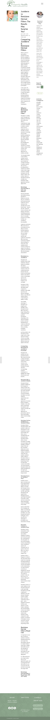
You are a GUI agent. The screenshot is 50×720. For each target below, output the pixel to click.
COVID (37, 109)
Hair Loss (38, 120)
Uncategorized (39, 153)
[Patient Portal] (38, 709)
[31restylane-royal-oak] (12, 16)
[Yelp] (15, 708)
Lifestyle (38, 135)
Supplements (39, 148)
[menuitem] (41, 3)
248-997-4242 (25, 675)
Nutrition (38, 141)
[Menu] (41, 3)
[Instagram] (12, 708)
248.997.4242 (37, 700)
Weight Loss (39, 154)
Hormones (38, 130)
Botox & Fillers (25, 35)
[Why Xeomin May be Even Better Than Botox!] (49, 360)
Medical (38, 136)
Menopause (38, 138)
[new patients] (38, 705)
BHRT (37, 105)
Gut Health (38, 118)
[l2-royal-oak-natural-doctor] (17, 3)
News (37, 139)
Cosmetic (38, 108)
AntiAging (38, 104)
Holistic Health (23, 37)
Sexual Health (39, 142)
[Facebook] (9, 708)
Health (37, 124)
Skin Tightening (39, 144)
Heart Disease (39, 126)
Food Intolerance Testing (38, 113)
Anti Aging (38, 102)
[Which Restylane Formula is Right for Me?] (1, 360)
